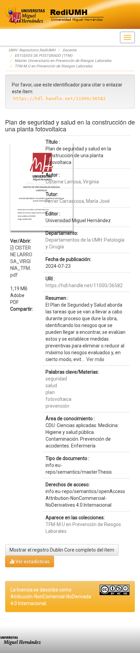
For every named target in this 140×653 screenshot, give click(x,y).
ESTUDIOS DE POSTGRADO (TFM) (43, 55)
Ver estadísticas (32, 561)
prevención (57, 406)
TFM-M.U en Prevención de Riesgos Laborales (53, 66)
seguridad (56, 378)
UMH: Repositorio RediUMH (31, 50)
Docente (69, 50)
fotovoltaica (58, 399)
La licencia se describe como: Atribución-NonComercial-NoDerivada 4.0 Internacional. (51, 596)
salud (51, 385)
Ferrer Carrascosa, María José (78, 201)
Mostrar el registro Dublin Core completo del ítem (62, 550)
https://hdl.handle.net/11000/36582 (84, 285)
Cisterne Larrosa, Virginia (72, 181)
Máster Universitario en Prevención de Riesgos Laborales (63, 61)
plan (50, 392)
